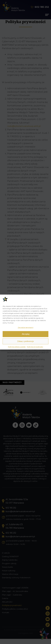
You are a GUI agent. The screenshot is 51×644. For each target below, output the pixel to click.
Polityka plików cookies (17, 347)
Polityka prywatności (35, 347)
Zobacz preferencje (25, 341)
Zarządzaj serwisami (25, 327)
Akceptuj (25, 334)
